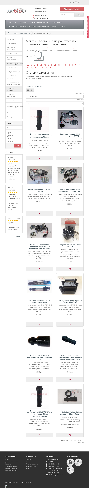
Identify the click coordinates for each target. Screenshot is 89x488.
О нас (7, 460)
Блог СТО (63, 27)
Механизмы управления (39, 22)
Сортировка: (79, 93)
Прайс (28, 462)
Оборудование (12, 117)
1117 (10, 133)
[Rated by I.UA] (10, 486)
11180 (11, 141)
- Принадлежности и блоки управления (14, 83)
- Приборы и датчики (11, 77)
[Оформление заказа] (81, 2)
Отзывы (28, 460)
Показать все (16, 236)
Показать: (80, 100)
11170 (11, 136)
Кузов (54, 27)
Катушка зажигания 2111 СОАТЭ (70, 246)
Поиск (17, 146)
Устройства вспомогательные (19, 27)
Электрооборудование (41, 27)
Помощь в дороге (32, 464)
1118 (10, 138)
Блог (27, 468)
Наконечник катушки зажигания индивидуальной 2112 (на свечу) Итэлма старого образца (39, 413)
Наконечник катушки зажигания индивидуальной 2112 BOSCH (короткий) (70, 412)
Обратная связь (11, 466)
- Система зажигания (10, 89)
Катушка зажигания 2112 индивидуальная (39, 301)
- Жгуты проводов (13, 72)
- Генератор (11, 68)
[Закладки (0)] (76, 2)
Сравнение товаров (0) (34, 86)
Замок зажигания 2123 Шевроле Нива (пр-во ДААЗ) (70, 190)
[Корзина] (79, 2)
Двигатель (12, 22)
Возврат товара (11, 468)
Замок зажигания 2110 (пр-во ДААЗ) (39, 190)
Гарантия (8, 464)
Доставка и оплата (12, 462)
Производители (10, 470)
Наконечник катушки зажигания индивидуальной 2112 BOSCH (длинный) (39, 136)
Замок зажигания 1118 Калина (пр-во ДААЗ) (70, 135)
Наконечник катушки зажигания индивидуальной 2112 (39, 357)
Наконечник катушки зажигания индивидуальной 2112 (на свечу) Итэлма (70, 357)
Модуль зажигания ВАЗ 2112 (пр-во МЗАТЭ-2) (70, 301)
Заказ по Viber (31, 466)
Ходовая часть (57, 22)
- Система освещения (11, 95)
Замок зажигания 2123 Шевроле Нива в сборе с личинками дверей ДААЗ (39, 246)
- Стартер (10, 100)
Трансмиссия (23, 22)
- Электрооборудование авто (15, 106)
